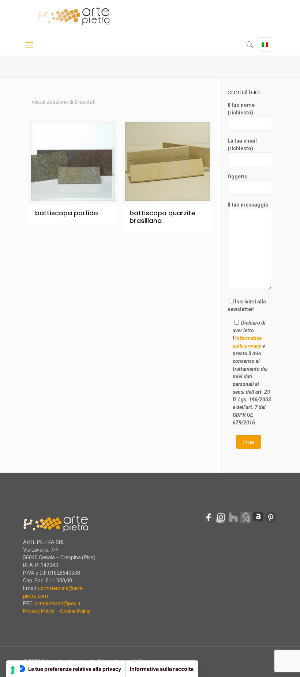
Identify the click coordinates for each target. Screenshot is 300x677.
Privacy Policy (39, 611)
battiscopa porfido (66, 213)
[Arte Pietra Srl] (73, 16)
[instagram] (221, 522)
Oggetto (238, 176)
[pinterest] (271, 522)
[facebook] (208, 522)
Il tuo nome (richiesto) (241, 109)
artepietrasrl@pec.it (57, 603)
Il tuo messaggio (248, 205)
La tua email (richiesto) (242, 144)
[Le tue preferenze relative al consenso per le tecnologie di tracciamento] (13, 670)
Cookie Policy (75, 611)
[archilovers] (258, 522)
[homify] (246, 522)
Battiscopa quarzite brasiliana (162, 216)
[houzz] (233, 522)
